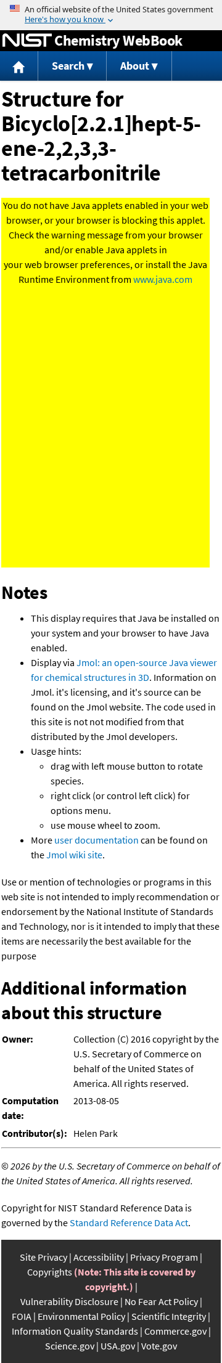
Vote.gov (159, 1346)
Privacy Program (164, 1257)
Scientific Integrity (168, 1316)
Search (68, 66)
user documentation (96, 840)
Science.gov (69, 1346)
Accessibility (98, 1257)
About (134, 66)
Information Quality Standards (75, 1331)
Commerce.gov (175, 1331)
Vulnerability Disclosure (69, 1301)
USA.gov (118, 1346)
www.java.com (162, 279)
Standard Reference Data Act (129, 1222)
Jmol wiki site (74, 854)
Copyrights (49, 1272)
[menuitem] (19, 66)
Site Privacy (43, 1257)
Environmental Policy (81, 1316)
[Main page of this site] (19, 66)
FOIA (21, 1316)
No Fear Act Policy (161, 1301)
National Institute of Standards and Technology (27, 41)
